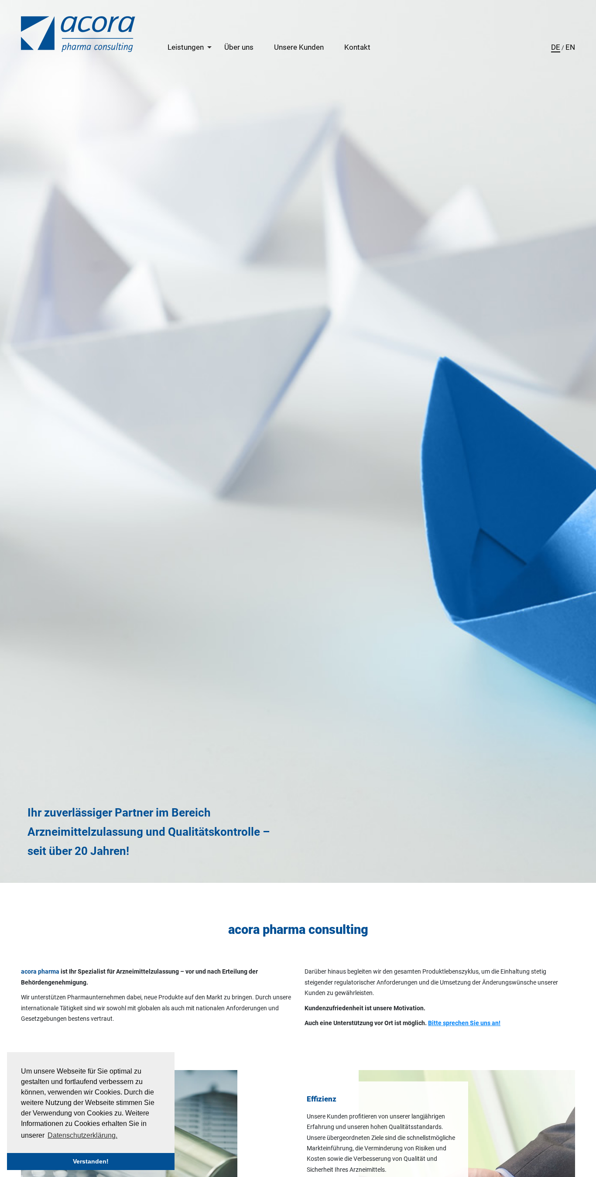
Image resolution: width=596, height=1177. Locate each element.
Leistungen (186, 47)
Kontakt (357, 47)
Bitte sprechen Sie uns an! (464, 1023)
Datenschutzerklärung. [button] (82, 1135)
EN (570, 47)
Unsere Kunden (299, 47)
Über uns (238, 47)
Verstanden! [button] (91, 1161)
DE (555, 47)
